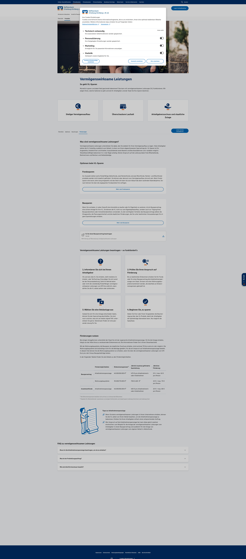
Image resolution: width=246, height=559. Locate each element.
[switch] (162, 38)
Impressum (105, 24)
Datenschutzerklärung (90, 24)
